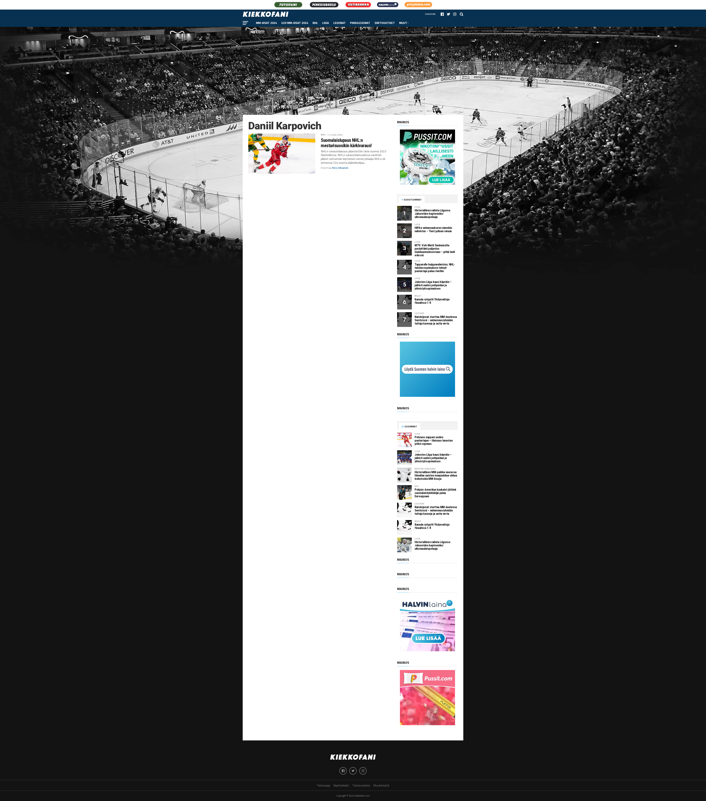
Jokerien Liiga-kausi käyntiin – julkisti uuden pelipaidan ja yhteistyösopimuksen (433, 285)
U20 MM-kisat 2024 (294, 23)
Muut (403, 23)
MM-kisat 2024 (266, 23)
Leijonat (339, 23)
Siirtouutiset (385, 23)
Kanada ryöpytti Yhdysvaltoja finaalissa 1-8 (432, 301)
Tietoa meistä (361, 785)
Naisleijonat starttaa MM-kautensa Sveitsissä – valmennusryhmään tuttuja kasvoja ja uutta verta (436, 320)
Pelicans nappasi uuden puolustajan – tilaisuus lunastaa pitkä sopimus (433, 440)
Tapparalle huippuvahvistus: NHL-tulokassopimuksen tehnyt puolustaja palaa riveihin (435, 268)
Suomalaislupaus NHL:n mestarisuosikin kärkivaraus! (346, 143)
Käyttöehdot (341, 785)
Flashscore (430, 14)
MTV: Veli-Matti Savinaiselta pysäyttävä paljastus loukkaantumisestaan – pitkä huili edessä (435, 250)
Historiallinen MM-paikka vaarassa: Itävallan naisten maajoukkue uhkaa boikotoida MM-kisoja (436, 475)
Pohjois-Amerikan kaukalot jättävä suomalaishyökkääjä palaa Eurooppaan (435, 493)
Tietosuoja (323, 785)
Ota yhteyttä (381, 785)
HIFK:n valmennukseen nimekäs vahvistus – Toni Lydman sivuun (433, 229)
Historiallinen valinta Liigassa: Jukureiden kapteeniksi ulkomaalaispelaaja (432, 214)
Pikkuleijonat (360, 23)
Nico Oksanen (340, 168)
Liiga (325, 23)
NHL (315, 23)
